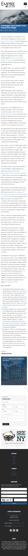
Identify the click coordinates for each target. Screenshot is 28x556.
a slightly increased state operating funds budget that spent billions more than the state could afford (14, 321)
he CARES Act (12, 329)
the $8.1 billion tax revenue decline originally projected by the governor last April (15, 305)
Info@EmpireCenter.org (18, 523)
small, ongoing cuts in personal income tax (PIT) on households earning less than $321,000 (14, 194)
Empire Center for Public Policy (14, 514)
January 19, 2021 (13, 30)
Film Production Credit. (11, 282)
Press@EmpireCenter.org (17, 526)
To (3, 409)
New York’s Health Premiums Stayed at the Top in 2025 (13, 359)
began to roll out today (7, 41)
